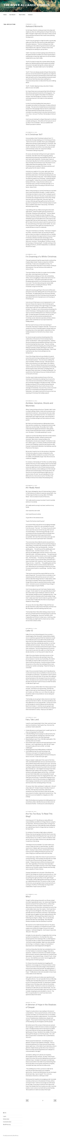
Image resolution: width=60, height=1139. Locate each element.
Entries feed (6, 1119)
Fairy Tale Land (32, 719)
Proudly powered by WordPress (10, 1135)
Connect (30, 14)
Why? (28, 896)
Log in (4, 1116)
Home (5, 14)
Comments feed (7, 1121)
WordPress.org (7, 1124)
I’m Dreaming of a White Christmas (41, 256)
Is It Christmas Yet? (34, 134)
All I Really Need (33, 487)
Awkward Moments (34, 26)
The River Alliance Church (27, 5)
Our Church (12, 14)
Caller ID (29, 630)
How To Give (22, 14)
